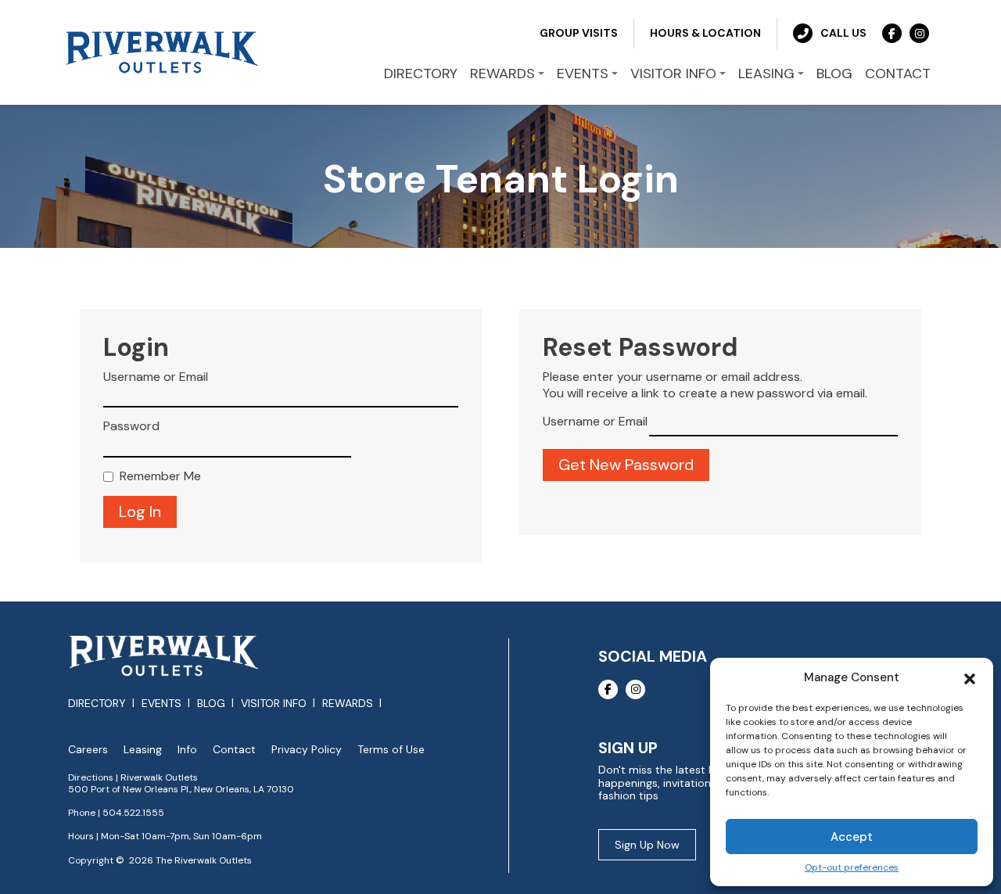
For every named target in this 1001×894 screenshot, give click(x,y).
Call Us (843, 33)
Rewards (347, 703)
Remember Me (160, 476)
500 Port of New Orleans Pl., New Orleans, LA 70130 (181, 789)
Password (131, 426)
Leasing (143, 749)
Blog (211, 703)
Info (187, 749)
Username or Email (155, 377)
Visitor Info (274, 703)
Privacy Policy (306, 749)
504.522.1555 (133, 812)
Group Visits (579, 33)
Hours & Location (705, 33)
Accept (852, 837)
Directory (97, 703)
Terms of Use (391, 749)
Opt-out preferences (852, 868)
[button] (970, 677)
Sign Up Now (647, 845)
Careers (88, 749)
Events (161, 703)
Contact (234, 749)
